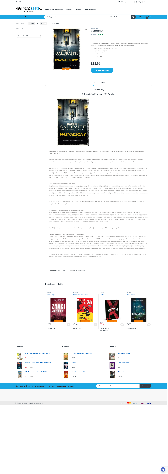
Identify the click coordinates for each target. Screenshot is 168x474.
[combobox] (76, 17)
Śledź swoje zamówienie (127, 2)
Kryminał (43, 23)
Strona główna (20, 23)
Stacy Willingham (131, 328)
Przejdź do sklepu (20, 2)
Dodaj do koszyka (103, 70)
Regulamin (69, 9)
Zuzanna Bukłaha (104, 330)
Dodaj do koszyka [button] (95, 324)
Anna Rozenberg (51, 328)
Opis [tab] (93, 82)
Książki (32, 23)
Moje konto (149, 2)
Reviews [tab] (102, 82)
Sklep (139, 2)
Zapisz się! (145, 386)
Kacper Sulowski (104, 328)
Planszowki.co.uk (22, 403)
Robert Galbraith (80, 270)
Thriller (97, 28)
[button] (86, 30)
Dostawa (78, 9)
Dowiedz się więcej (68, 324)
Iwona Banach (77, 328)
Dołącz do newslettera (90, 9)
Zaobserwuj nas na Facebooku (54, 9)
